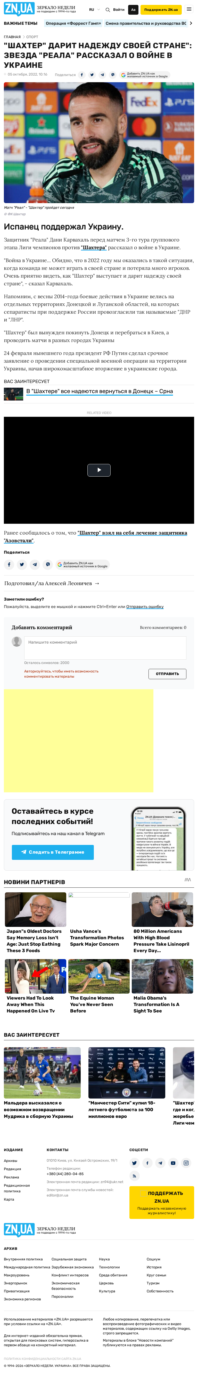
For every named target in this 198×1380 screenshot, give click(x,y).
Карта (9, 1199)
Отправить (167, 674)
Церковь (106, 1283)
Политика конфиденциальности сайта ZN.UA (42, 1359)
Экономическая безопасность (66, 1286)
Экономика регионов (22, 1299)
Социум (153, 1259)
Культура (107, 1291)
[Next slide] (190, 23)
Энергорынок (15, 1283)
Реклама (11, 1177)
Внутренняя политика (23, 1259)
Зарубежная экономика (73, 1267)
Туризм (153, 1283)
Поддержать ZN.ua (161, 10)
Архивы (10, 1161)
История (154, 1267)
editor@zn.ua (57, 1195)
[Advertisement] (78, 740)
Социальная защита (69, 1259)
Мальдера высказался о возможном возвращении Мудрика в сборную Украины (38, 1109)
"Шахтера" (94, 247)
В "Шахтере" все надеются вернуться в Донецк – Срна (99, 391)
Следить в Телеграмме (56, 852)
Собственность (160, 1291)
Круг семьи (156, 1275)
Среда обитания (113, 1275)
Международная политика (27, 1267)
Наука (104, 1259)
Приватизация (17, 1291)
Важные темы (21, 23)
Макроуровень (16, 1275)
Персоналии (62, 1296)
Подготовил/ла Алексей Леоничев (48, 583)
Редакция (12, 1169)
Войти (119, 9)
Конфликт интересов (70, 1275)
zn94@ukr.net (112, 1182)
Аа (133, 10)
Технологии (109, 1267)
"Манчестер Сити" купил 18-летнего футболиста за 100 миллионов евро (121, 1109)
